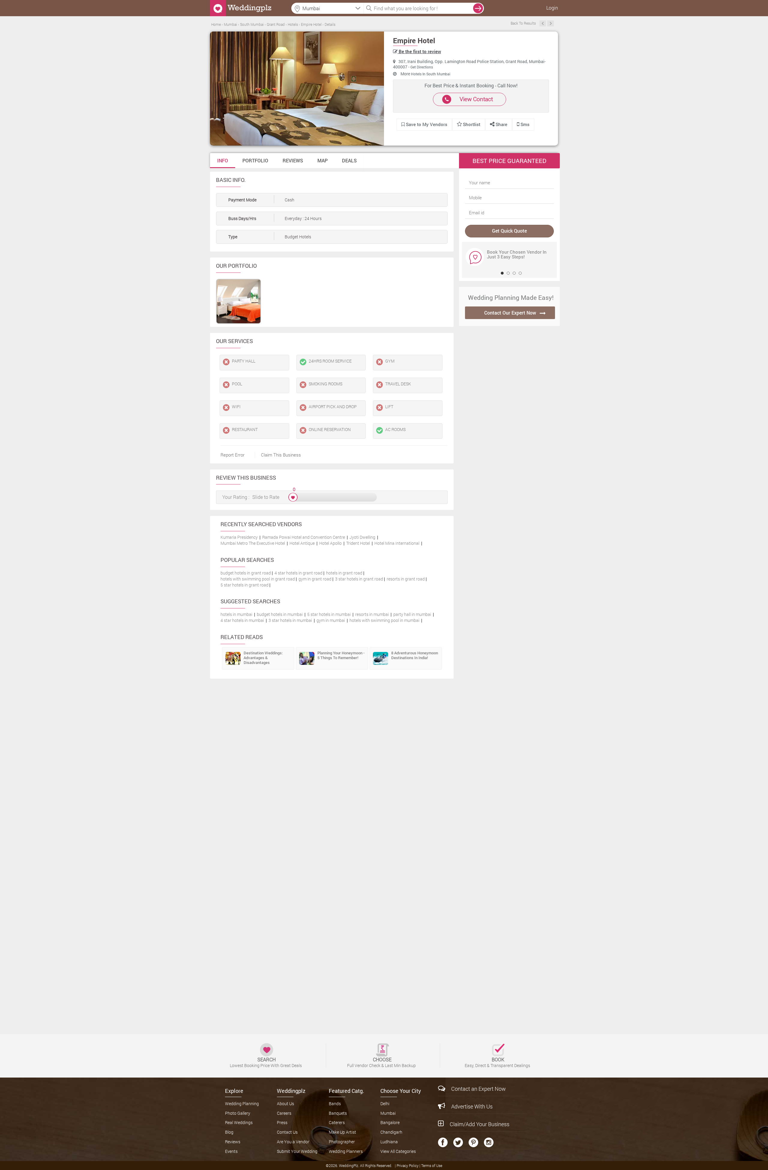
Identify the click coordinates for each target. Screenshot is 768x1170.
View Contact (476, 99)
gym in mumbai (330, 620)
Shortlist (471, 124)
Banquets (338, 1113)
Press (282, 1122)
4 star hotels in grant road (298, 573)
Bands (335, 1103)
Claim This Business (281, 455)
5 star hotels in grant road (244, 585)
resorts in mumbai (372, 614)
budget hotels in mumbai (280, 614)
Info (222, 160)
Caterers (337, 1122)
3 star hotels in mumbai (290, 620)
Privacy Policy (408, 1165)
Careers (284, 1113)
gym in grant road (315, 579)
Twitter (458, 1142)
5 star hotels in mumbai (329, 614)
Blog (229, 1132)
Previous (542, 23)
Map (322, 160)
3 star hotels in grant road (359, 579)
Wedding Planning (242, 1103)
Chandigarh (391, 1132)
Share (500, 124)
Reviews (293, 160)
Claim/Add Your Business (479, 1124)
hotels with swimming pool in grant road (257, 579)
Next (550, 23)
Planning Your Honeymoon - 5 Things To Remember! (340, 655)
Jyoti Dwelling (362, 537)
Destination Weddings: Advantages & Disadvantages (263, 657)
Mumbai (388, 1113)
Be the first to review (419, 51)
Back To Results (523, 23)
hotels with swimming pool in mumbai (384, 620)
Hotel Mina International (396, 543)
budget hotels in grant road (245, 573)
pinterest (473, 1142)
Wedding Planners (346, 1151)
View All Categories (398, 1151)
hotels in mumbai (236, 614)
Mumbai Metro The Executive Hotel (252, 543)
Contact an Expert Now (478, 1088)
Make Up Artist (342, 1132)
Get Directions (421, 67)
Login (552, 8)
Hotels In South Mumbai (430, 73)
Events (231, 1151)
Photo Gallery (237, 1113)
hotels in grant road (344, 573)
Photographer (342, 1141)
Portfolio (255, 160)
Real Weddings (239, 1122)
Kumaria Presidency (239, 537)
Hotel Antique (302, 543)
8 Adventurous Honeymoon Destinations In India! (414, 655)
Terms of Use (431, 1165)
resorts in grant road (406, 579)
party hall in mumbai (412, 614)
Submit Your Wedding (297, 1151)
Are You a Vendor (293, 1141)
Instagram (489, 1142)
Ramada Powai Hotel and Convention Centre (303, 537)
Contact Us (287, 1132)
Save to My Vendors (426, 124)
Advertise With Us (472, 1106)
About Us (285, 1103)
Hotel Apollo (330, 543)
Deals (349, 160)
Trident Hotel (358, 543)
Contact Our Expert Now (510, 312)
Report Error (232, 455)
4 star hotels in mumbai (242, 620)
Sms (524, 124)
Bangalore (390, 1122)
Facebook (443, 1142)
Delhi (384, 1103)
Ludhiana (389, 1141)
